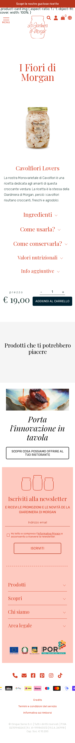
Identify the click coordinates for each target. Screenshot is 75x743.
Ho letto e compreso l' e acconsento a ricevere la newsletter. (37, 535)
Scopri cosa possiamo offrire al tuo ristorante (38, 453)
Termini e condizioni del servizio (37, 706)
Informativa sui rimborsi (37, 713)
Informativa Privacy (49, 533)
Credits (37, 700)
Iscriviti (37, 548)
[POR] (38, 647)
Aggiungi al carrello (52, 301)
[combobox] (49, 18)
